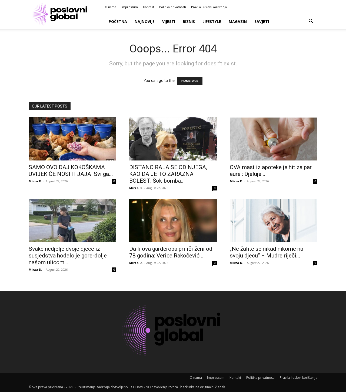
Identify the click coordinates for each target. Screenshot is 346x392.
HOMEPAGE (189, 81)
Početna (118, 21)
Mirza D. (35, 181)
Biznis (189, 21)
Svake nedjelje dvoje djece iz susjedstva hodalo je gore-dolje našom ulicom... (68, 256)
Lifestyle (211, 21)
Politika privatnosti (172, 7)
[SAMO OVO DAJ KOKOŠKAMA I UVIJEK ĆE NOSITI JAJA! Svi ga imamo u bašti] (72, 138)
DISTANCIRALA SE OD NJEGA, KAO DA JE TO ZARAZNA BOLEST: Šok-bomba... (168, 174)
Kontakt (148, 7)
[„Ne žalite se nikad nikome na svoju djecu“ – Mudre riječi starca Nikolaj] (273, 220)
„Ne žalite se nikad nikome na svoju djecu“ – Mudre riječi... (266, 252)
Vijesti (168, 21)
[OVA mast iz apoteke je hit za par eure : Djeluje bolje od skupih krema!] (273, 138)
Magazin (238, 21)
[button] (310, 21)
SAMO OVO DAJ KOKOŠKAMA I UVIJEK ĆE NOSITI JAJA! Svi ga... (71, 170)
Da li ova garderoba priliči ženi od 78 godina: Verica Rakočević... (170, 252)
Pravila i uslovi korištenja (209, 7)
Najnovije (145, 21)
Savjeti (261, 21)
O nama (110, 7)
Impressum (129, 7)
